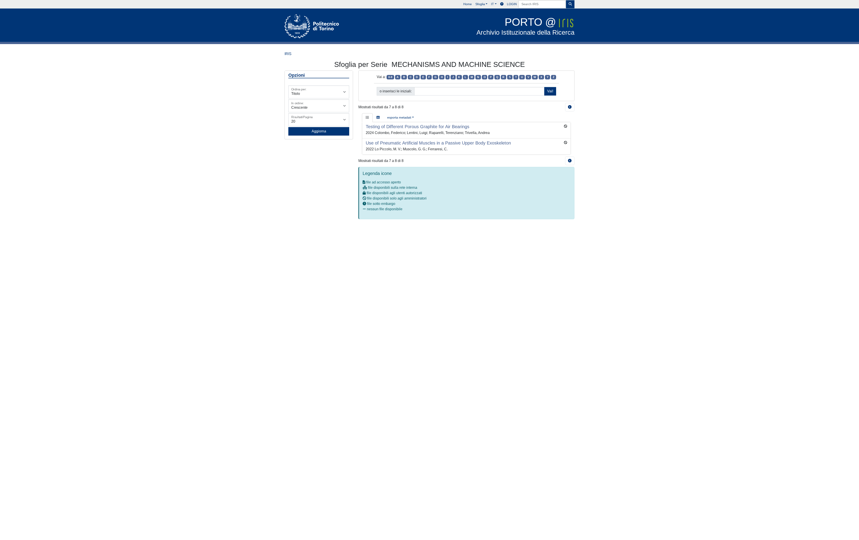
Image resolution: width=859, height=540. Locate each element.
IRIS (288, 54)
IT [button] (492, 4)
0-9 (390, 77)
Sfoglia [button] (480, 4)
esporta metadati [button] (399, 117)
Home (467, 4)
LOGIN (512, 4)
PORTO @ (525, 26)
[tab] (367, 117)
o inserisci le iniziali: (396, 91)
